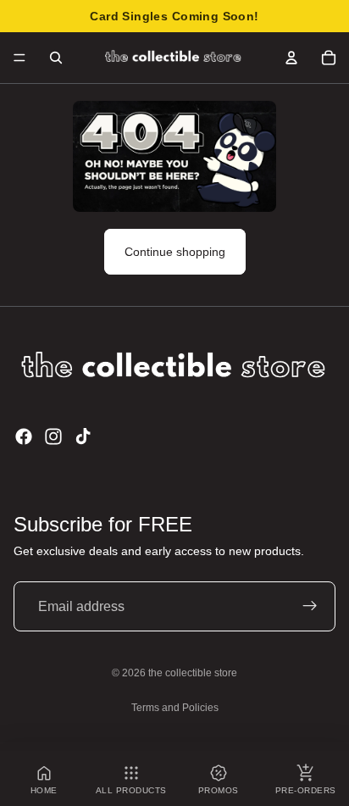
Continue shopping (175, 251)
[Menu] (19, 57)
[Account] (291, 57)
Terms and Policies (175, 708)
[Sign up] (310, 607)
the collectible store (192, 673)
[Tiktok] (83, 436)
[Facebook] (24, 436)
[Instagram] (53, 436)
